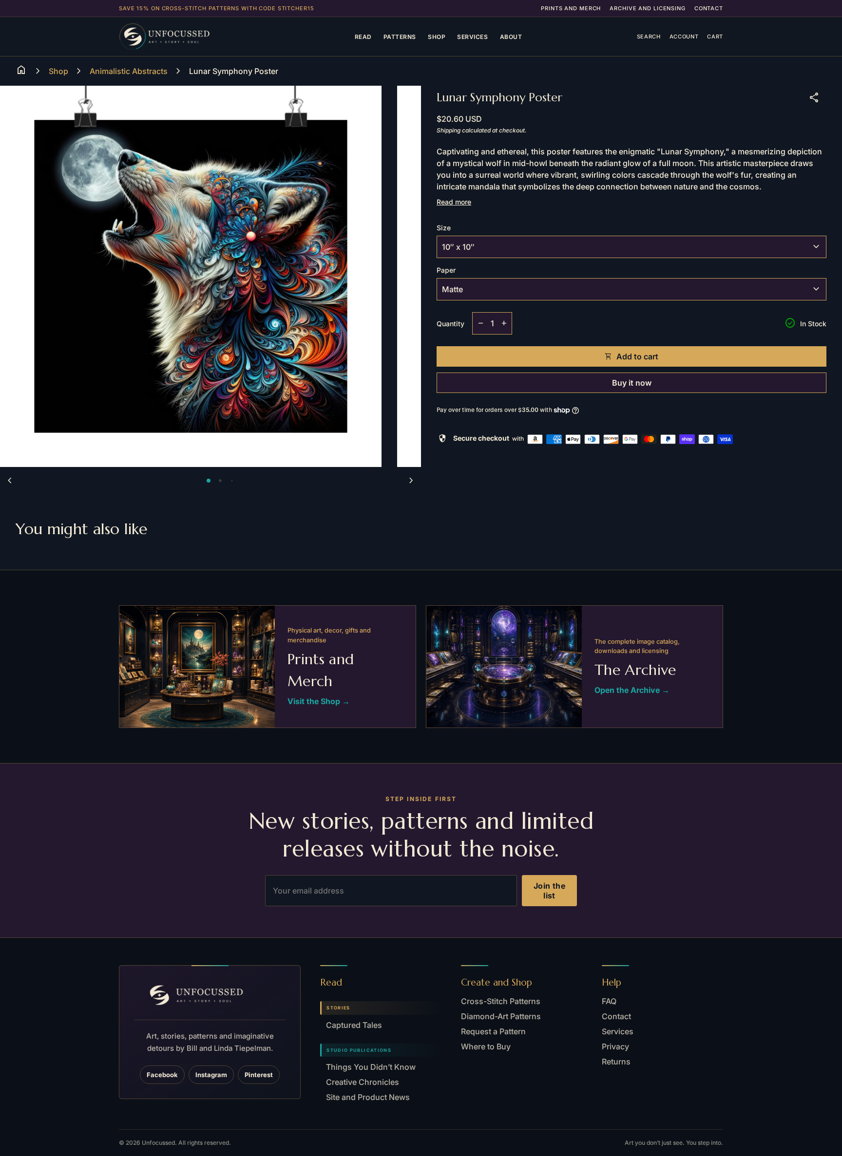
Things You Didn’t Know (371, 1067)
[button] (208, 481)
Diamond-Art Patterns (501, 1016)
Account (684, 36)
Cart (715, 36)
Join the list (549, 890)
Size (444, 228)
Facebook (162, 1075)
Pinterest (259, 1075)
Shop (436, 36)
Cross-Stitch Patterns (500, 1001)
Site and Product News (368, 1097)
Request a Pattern (493, 1031)
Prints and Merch (571, 8)
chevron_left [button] (10, 480)
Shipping (448, 130)
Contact (708, 8)
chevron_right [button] (411, 480)
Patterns (399, 36)
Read (363, 36)
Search (649, 36)
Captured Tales (354, 1025)
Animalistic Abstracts (129, 71)
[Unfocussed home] (179, 36)
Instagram (211, 1075)
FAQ (609, 1001)
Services (472, 36)
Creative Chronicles (362, 1082)
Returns (616, 1061)
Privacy (615, 1046)
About (511, 36)
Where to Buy (486, 1046)
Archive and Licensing (647, 8)
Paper (446, 270)
